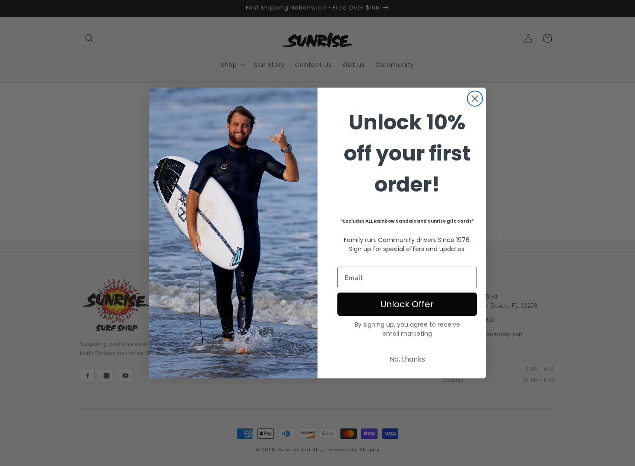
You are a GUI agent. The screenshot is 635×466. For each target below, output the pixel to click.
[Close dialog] (475, 98)
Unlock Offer (407, 304)
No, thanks (407, 359)
